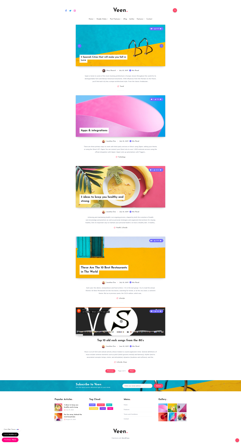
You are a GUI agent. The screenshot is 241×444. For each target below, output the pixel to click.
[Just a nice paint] (172, 417)
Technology (121, 157)
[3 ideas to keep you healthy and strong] (58, 407)
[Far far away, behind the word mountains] (58, 417)
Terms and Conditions (131, 414)
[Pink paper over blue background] (162, 407)
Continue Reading (156, 131)
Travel (122, 86)
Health (118, 227)
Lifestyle (124, 227)
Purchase (10, 440)
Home (91, 19)
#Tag (125, 19)
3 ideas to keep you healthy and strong (102, 199)
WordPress (125, 438)
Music (125, 362)
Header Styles (101, 19)
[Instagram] (75, 10)
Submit (158, 386)
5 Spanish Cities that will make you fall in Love (103, 58)
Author (131, 19)
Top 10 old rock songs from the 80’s (120, 340)
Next (161, 46)
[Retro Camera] (172, 407)
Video (110, 408)
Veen (119, 10)
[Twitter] (70, 10)
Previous (79, 46)
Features (140, 19)
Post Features (115, 19)
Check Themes (10, 429)
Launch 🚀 (10, 434)
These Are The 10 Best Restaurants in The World (104, 269)
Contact (149, 19)
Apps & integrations (94, 130)
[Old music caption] (181, 407)
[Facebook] (66, 10)
